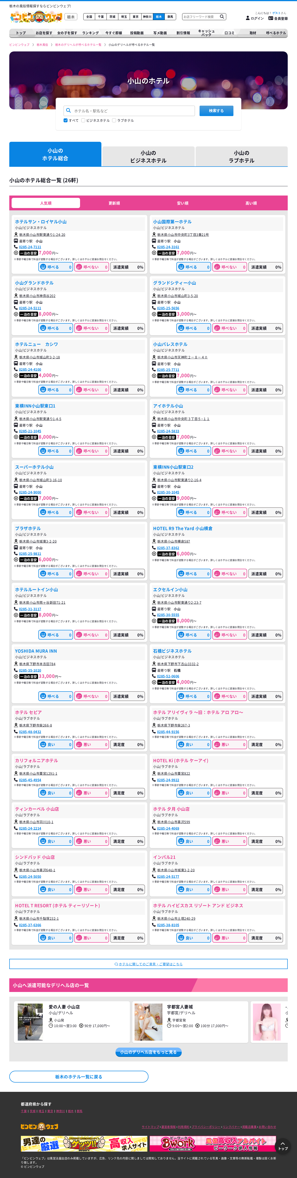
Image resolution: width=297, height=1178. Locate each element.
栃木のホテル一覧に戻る (79, 1077)
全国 (89, 17)
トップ (21, 32)
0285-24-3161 (168, 246)
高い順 (251, 203)
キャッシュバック (206, 33)
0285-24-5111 (30, 308)
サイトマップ (150, 1127)
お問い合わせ (267, 1127)
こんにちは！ (268, 13)
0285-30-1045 (168, 492)
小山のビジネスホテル (148, 156)
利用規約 (184, 1127)
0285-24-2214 (30, 828)
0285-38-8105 (168, 924)
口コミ (230, 32)
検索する (216, 111)
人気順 (46, 203)
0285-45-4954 (30, 779)
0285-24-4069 (168, 828)
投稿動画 (137, 32)
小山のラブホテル (242, 156)
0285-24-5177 (168, 876)
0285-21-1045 (30, 431)
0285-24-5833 (168, 431)
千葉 (101, 17)
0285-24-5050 (30, 876)
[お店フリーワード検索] (221, 16)
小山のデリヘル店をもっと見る (148, 1052)
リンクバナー (231, 1127)
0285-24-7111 (30, 246)
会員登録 (281, 18)
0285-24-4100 (30, 369)
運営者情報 (168, 1127)
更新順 (114, 203)
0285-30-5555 (168, 614)
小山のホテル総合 (55, 154)
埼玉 (124, 17)
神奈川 (147, 17)
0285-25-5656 (168, 308)
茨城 (112, 17)
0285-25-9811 (30, 553)
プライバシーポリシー (206, 1127)
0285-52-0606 (168, 676)
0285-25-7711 (168, 369)
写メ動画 (160, 32)
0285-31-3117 (30, 608)
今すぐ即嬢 (113, 32)
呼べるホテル (276, 32)
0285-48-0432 (30, 731)
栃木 (159, 17)
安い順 (183, 203)
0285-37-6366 (30, 924)
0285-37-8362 (168, 547)
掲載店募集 (249, 1127)
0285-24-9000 (30, 492)
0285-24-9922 (168, 779)
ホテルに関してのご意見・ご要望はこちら (151, 964)
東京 (136, 17)
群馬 (170, 17)
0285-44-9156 (168, 731)
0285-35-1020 (30, 670)
